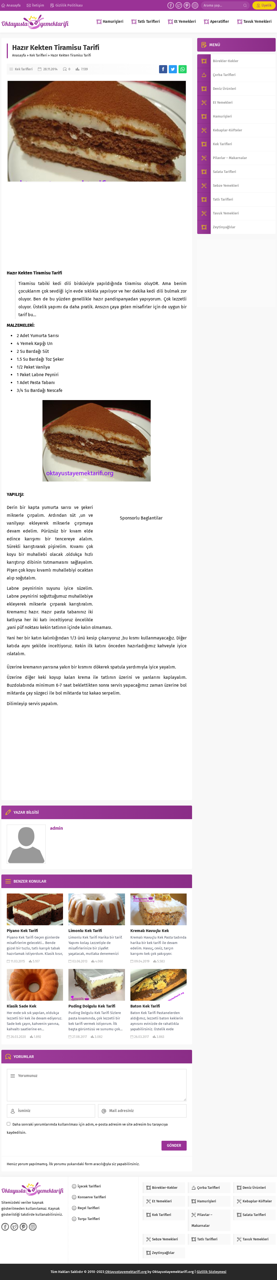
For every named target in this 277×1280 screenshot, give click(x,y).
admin (56, 828)
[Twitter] (179, 5)
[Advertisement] (97, 226)
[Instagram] (195, 5)
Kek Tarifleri (38, 55)
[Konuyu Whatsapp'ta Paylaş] (183, 69)
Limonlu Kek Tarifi (85, 930)
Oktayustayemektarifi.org (125, 1272)
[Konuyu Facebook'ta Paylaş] (163, 69)
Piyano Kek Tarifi (22, 930)
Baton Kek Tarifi (145, 1006)
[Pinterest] (187, 5)
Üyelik (267, 5)
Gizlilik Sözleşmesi (211, 1272)
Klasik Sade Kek (21, 1006)
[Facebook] (170, 5)
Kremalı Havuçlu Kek (149, 930)
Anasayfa (19, 55)
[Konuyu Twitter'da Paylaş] (173, 69)
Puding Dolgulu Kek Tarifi (91, 1006)
